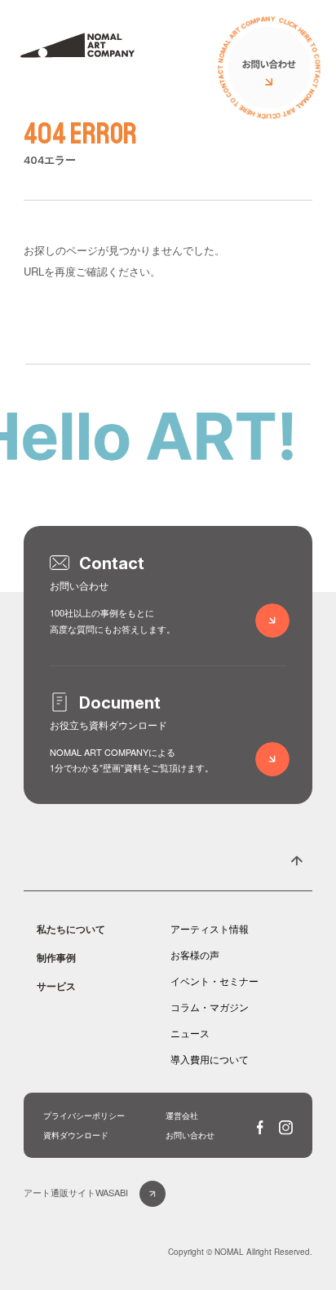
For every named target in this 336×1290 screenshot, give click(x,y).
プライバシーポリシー (84, 1115)
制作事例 (56, 957)
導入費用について (209, 1059)
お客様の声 (194, 954)
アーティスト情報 (209, 928)
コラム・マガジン (209, 1007)
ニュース (190, 1033)
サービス (56, 986)
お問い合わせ (190, 1135)
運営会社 (182, 1115)
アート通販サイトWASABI (76, 1192)
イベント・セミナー (214, 980)
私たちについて (71, 928)
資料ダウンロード (75, 1135)
